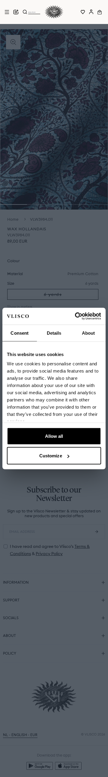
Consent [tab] (19, 332)
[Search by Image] (16, 12)
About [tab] (88, 332)
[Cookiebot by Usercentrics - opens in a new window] (76, 316)
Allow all (54, 435)
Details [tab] (54, 332)
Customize (50, 455)
